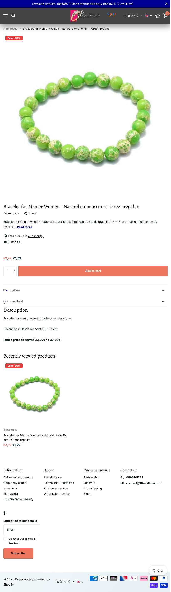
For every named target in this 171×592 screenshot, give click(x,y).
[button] (15, 267)
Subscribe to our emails (20, 517)
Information (13, 466)
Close (166, 4)
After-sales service (56, 490)
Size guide (10, 490)
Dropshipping (91, 485)
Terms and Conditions (58, 479)
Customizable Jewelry (18, 496)
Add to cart (93, 270)
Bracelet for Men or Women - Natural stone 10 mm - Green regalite (34, 434)
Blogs (86, 490)
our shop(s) (36, 236)
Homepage (10, 28)
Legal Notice (52, 474)
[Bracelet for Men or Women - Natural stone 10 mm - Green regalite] (35, 390)
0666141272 (132, 474)
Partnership (90, 474)
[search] (13, 15)
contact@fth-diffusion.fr (142, 480)
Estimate (88, 479)
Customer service (55, 485)
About (48, 466)
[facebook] (4, 510)
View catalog (5, 16)
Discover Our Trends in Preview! (22, 538)
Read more (24, 227)
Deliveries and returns (18, 474)
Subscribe (18, 550)
